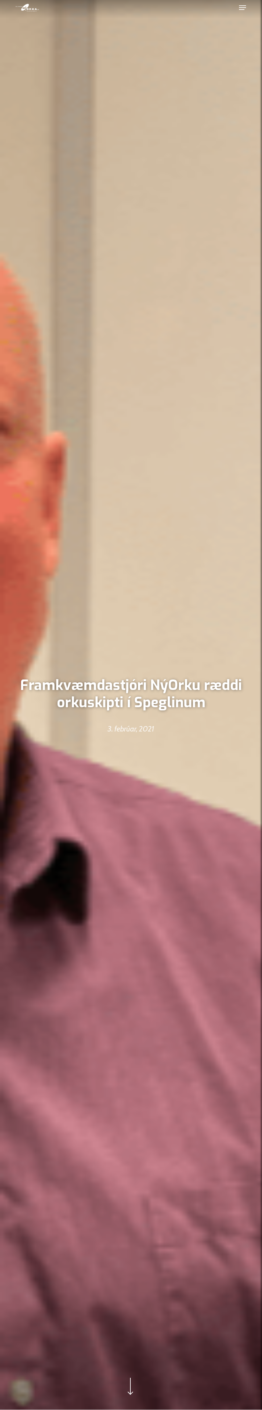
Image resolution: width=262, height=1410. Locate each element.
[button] (242, 7)
